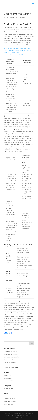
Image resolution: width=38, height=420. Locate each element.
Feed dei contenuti (9, 399)
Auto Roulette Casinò (10, 351)
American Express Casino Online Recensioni (17, 50)
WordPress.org (8, 404)
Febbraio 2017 (8, 381)
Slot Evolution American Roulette (14, 55)
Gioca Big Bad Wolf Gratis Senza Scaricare (17, 48)
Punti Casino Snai (9, 360)
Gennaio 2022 (8, 378)
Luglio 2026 (7, 375)
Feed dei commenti (10, 401)
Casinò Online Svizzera (11, 354)
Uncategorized (8, 388)
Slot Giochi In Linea (10, 362)
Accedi (6, 396)
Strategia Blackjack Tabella (12, 53)
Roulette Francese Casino (11, 357)
